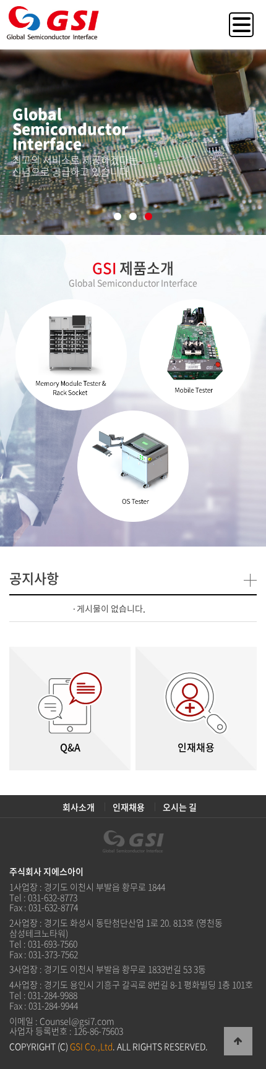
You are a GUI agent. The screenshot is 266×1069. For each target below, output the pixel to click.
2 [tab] (133, 217)
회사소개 (78, 807)
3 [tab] (148, 217)
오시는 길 (180, 807)
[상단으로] (238, 1041)
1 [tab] (117, 217)
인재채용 (129, 807)
